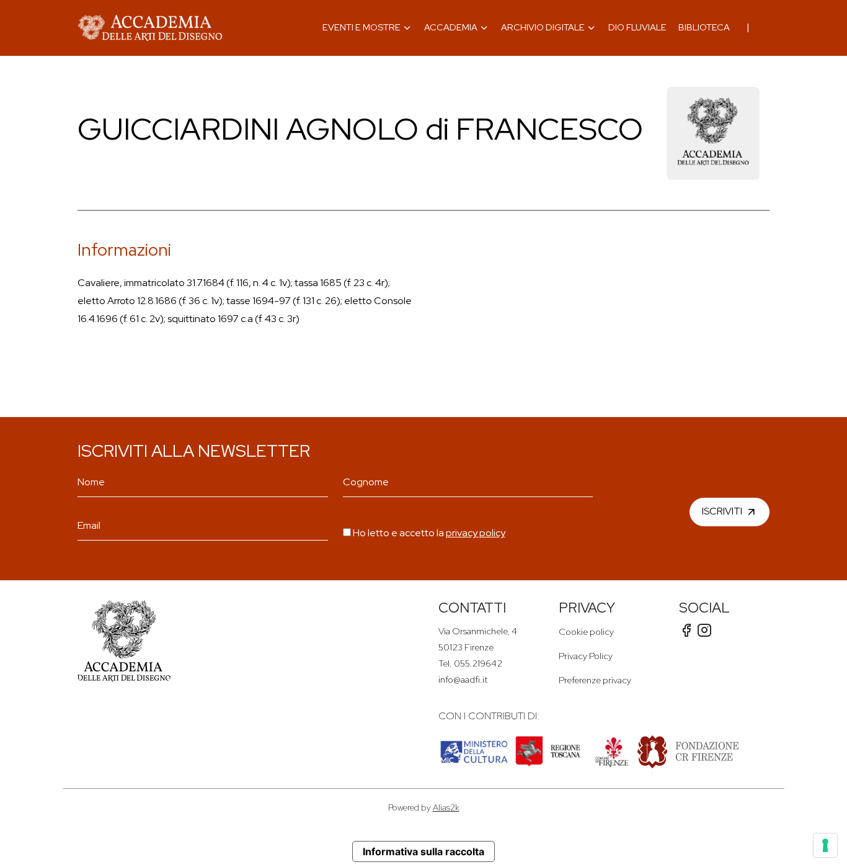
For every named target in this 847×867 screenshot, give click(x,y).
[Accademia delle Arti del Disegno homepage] (150, 28)
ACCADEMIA (450, 27)
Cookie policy (586, 631)
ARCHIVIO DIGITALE (543, 27)
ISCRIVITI (722, 510)
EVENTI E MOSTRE (361, 27)
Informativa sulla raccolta (423, 851)
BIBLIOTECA (704, 27)
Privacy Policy (586, 656)
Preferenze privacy (595, 680)
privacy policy (475, 532)
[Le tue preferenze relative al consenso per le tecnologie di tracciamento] (825, 845)
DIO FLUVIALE (637, 27)
